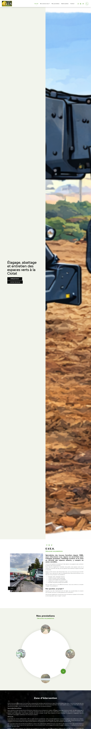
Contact (72, 3)
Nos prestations (55, 3)
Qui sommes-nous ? (45, 3)
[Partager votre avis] (80, 4)
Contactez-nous (15, 282)
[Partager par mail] (83, 4)
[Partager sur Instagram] (78, 4)
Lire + (12, 588)
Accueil (36, 3)
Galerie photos (64, 3)
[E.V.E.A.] (7, 3)
